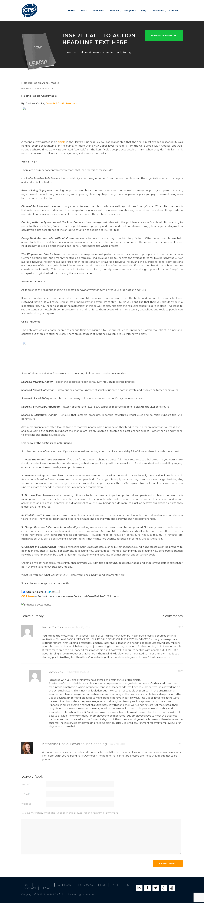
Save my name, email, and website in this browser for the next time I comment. (71, 812)
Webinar (64, 885)
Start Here (98, 10)
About (83, 10)
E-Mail (25, 794)
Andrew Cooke (30, 88)
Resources (158, 10)
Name (25, 784)
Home (71, 10)
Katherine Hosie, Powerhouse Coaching (75, 744)
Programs (130, 10)
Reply (179, 626)
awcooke (56, 671)
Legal (46, 888)
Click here (27, 596)
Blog (143, 10)
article (62, 142)
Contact (173, 10)
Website (26, 803)
